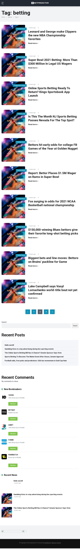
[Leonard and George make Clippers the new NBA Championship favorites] (13, 36)
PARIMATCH (13, 455)
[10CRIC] (4, 399)
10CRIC (11, 395)
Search (4, 322)
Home (3, 17)
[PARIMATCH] (4, 459)
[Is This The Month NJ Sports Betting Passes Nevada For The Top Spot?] (13, 121)
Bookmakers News (19, 85)
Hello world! (9, 345)
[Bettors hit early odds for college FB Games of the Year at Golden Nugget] (13, 150)
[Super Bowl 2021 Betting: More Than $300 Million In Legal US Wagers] (13, 65)
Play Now (13, 404)
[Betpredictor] (40, 3)
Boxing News (21, 283)
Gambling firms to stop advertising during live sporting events (29, 349)
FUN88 (10, 440)
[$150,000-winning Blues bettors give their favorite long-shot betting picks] (13, 235)
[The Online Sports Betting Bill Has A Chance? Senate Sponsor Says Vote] (7, 517)
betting (10, 17)
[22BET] (4, 429)
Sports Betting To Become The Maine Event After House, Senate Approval (34, 357)
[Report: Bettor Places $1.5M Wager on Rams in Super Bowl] (13, 178)
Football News (21, 29)
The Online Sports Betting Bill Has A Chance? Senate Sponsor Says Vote (33, 353)
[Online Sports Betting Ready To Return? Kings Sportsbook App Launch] (13, 93)
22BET (10, 425)
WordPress (47, 543)
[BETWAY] (4, 414)
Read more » (33, 43)
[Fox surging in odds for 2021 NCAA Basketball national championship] (13, 206)
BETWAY (11, 410)
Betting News (21, 57)
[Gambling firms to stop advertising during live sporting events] (7, 503)
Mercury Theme (56, 543)
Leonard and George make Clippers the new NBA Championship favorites (52, 35)
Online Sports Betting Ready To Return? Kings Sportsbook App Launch (49, 91)
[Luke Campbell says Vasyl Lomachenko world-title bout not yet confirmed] (13, 291)
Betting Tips (21, 113)
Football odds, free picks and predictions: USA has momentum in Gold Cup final (36, 361)
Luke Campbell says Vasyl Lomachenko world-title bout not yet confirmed (52, 290)
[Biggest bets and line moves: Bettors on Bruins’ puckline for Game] (13, 263)
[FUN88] (4, 444)
